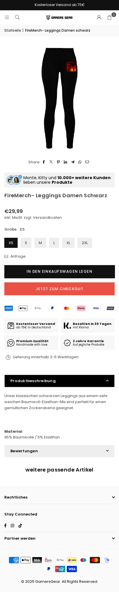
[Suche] (17, 17)
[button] (109, 17)
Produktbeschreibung (33, 381)
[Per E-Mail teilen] (87, 162)
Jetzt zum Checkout (59, 289)
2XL (85, 243)
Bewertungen (24, 451)
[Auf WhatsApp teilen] (80, 162)
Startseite (12, 30)
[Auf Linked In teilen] (66, 162)
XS (11, 243)
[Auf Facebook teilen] (44, 162)
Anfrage (18, 256)
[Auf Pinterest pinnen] (58, 162)
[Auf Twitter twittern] (51, 162)
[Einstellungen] (99, 17)
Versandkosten (47, 217)
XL (68, 243)
